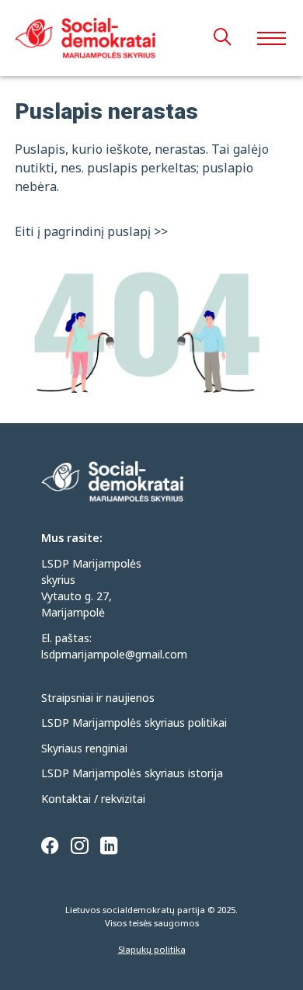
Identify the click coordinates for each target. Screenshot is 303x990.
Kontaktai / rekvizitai (93, 798)
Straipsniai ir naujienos (98, 697)
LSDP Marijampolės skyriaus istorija (132, 773)
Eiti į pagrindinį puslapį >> (91, 231)
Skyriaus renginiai (84, 748)
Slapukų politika (152, 949)
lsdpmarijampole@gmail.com (114, 654)
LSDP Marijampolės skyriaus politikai (134, 722)
